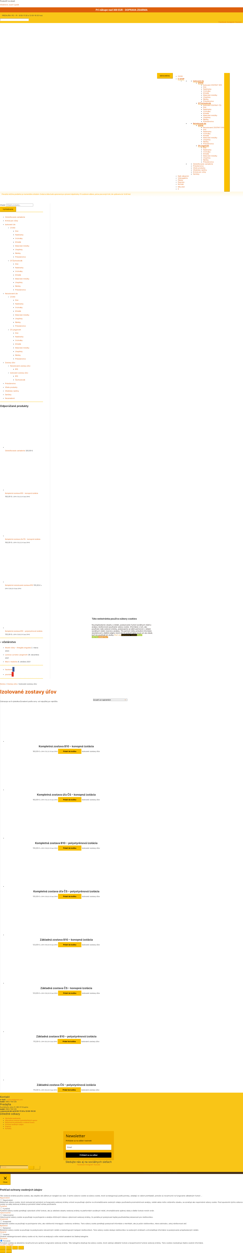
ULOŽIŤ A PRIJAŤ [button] (6, 1245)
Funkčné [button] (3, 1206)
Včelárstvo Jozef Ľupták (9, 5)
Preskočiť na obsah (7, 1)
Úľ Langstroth (203, 146)
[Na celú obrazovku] (9, 1247)
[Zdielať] (15, 1247)
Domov (3, 684)
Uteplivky (206, 97)
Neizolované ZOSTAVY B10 (213, 127)
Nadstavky (207, 89)
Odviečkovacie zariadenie (203, 164)
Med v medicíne (11, 662)
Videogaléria (183, 178)
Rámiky (206, 99)
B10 (16, 369)
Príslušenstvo (208, 101)
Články (180, 180)
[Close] (227, 132)
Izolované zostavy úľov (19, 373)
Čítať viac (117, 635)
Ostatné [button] (3, 1232)
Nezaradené (10, 398)
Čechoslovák (20, 380)
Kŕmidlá (206, 93)
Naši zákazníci (183, 176)
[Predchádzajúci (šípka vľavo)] (3, 1251)
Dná (204, 87)
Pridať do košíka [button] (69, 751)
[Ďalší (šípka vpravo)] (9, 1251)
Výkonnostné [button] (5, 1213)
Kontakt (181, 184)
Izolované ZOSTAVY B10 (212, 85)
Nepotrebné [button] (5, 1198)
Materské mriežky (210, 95)
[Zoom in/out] (3, 1247)
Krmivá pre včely (199, 172)
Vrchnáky (206, 91)
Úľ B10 (200, 83)
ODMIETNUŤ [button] (103, 637)
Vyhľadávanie (8, 209)
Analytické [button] (4, 1219)
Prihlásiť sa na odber (89, 1155)
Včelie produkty (199, 168)
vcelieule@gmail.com (14, 1100)
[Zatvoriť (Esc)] (21, 1247)
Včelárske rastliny (200, 170)
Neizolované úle (199, 123)
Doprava (181, 182)
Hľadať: (3, 205)
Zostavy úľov (10, 363)
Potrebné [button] (3, 1238)
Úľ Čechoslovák (204, 103)
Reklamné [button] (4, 1226)
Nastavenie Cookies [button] (129, 635)
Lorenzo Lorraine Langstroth (16, 655)
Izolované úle (198, 81)
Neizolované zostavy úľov (20, 366)
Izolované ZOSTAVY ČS (212, 105)
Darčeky (196, 174)
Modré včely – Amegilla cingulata (18, 648)
